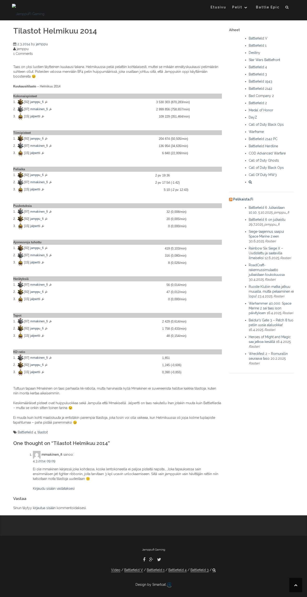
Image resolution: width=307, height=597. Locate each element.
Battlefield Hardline (263, 146)
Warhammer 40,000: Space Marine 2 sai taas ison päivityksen (270, 308)
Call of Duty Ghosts (264, 160)
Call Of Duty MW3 (263, 175)
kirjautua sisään (44, 508)
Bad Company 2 (261, 96)
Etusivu (218, 7)
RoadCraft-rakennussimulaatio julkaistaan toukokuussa (267, 270)
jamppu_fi (37, 102)
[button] (287, 8)
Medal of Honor (261, 110)
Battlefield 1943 (260, 81)
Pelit (237, 7)
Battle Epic (267, 7)
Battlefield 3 (258, 74)
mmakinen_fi (39, 109)
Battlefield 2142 (260, 89)
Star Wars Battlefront (264, 60)
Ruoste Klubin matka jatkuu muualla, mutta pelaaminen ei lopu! (271, 291)
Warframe (256, 132)
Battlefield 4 (27, 432)
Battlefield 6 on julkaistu (267, 220)
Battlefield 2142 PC (263, 139)
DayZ (253, 117)
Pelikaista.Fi (243, 199)
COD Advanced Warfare (267, 153)
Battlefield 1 (257, 45)
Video (115, 570)
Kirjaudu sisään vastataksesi (54, 488)
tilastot (43, 432)
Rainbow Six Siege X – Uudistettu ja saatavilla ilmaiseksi (266, 253)
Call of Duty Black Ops (266, 124)
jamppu (42, 44)
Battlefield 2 (258, 103)
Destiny (254, 53)
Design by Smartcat (151, 584)
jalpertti (35, 116)
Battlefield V (258, 38)
